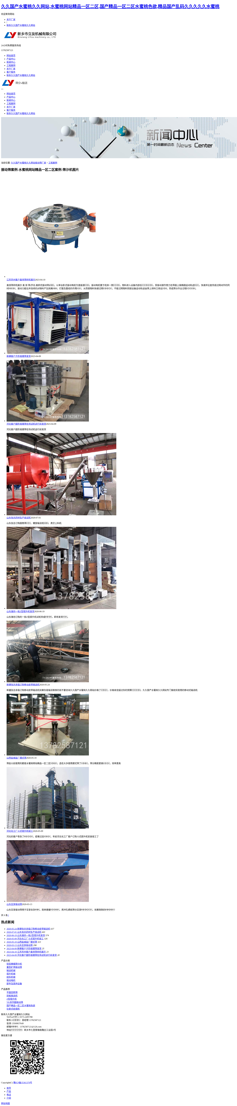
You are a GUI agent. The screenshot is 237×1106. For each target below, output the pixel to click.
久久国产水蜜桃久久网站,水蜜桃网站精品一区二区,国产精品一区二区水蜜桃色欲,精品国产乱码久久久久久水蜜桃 (110, 6)
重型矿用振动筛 (14, 967)
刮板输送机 (12, 996)
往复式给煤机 (13, 1009)
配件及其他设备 (14, 983)
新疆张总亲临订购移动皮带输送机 (23, 685)
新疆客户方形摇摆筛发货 (19, 356)
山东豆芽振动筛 (14, 904)
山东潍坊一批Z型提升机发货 (20, 611)
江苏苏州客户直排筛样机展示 (21, 280)
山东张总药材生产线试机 (19, 518)
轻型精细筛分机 (14, 964)
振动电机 (11, 980)
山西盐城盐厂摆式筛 (16, 758)
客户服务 (11, 72)
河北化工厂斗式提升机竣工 (20, 831)
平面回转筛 (12, 992)
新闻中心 (11, 62)
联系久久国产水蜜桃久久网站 (21, 25)
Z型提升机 (12, 999)
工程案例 (11, 65)
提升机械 (11, 974)
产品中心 (11, 59)
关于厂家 (11, 19)
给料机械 (11, 977)
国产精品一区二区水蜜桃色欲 (21, 1005)
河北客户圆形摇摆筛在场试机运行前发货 (26, 424)
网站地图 (5, 1103)
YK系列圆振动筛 (15, 1002)
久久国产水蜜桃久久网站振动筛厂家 (28, 163)
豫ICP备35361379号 (22, 1082)
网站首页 (11, 55)
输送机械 (11, 970)
